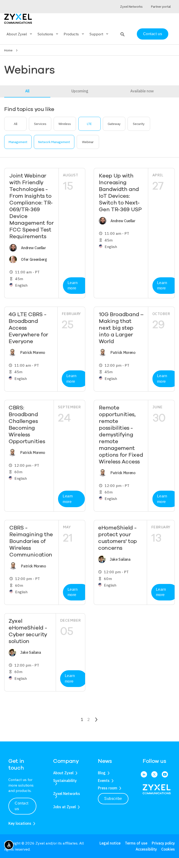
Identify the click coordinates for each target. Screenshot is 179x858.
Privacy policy (163, 843)
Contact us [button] (21, 806)
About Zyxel (63, 773)
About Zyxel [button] (20, 34)
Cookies (168, 849)
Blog (102, 773)
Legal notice (110, 843)
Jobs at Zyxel (64, 806)
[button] (122, 34)
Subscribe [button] (113, 799)
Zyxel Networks (66, 793)
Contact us (152, 34)
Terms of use (136, 843)
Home (8, 50)
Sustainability (65, 780)
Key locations (19, 823)
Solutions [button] (48, 34)
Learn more (73, 285)
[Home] (18, 18)
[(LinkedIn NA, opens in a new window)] (144, 775)
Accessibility (146, 849)
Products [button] (74, 34)
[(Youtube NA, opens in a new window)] (165, 775)
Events (104, 780)
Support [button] (99, 34)
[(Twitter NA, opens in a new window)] (154, 775)
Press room (107, 788)
